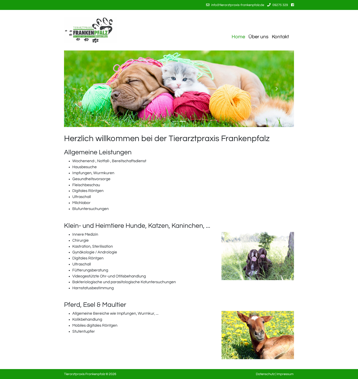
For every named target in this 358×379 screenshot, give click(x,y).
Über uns (258, 36)
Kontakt (280, 36)
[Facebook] (292, 5)
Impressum (285, 374)
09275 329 (280, 5)
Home (238, 36)
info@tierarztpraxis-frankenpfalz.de (237, 5)
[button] (81, 88)
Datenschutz (265, 374)
